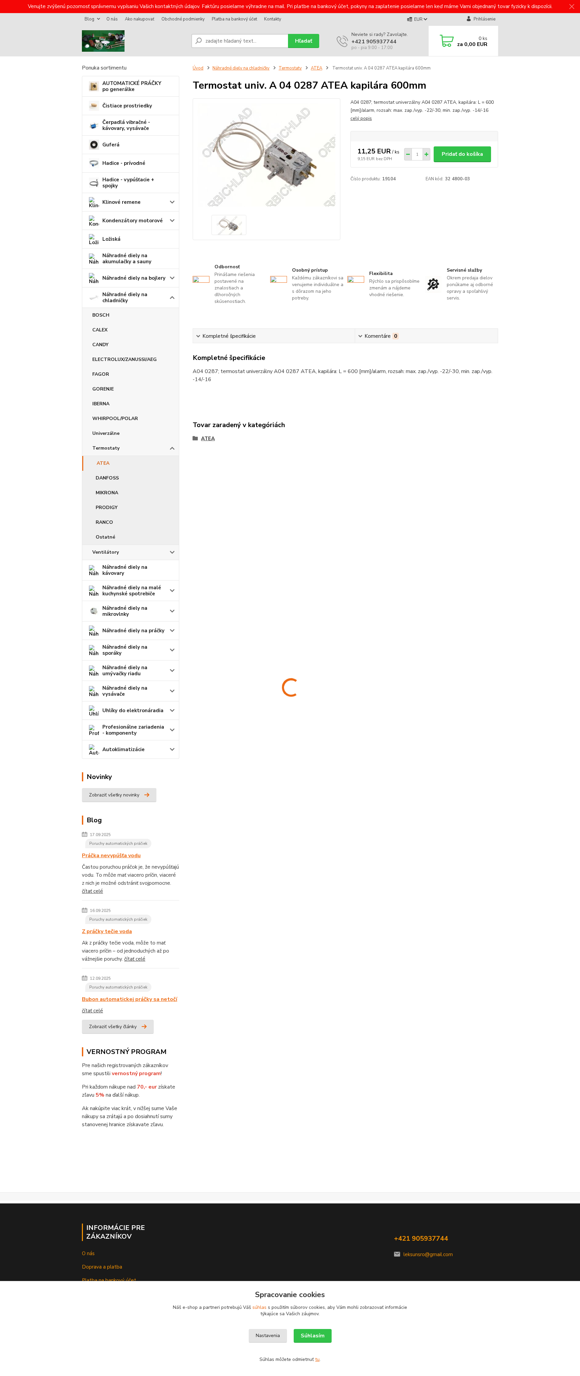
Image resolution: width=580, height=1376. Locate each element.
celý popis (361, 118)
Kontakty (272, 19)
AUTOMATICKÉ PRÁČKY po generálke (131, 86)
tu (317, 1359)
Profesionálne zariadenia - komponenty (133, 730)
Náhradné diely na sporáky (124, 650)
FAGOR (100, 374)
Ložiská (111, 239)
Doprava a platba (102, 1267)
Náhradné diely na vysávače (124, 691)
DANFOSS (107, 478)
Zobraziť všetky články (113, 1026)
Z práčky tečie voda (107, 931)
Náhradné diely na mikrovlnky (124, 611)
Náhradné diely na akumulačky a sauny (126, 258)
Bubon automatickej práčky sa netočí (129, 999)
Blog (89, 19)
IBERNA (100, 404)
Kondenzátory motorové (132, 220)
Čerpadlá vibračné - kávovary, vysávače (126, 125)
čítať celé (92, 891)
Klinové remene (121, 202)
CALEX (99, 330)
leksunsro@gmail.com (428, 1254)
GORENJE (103, 389)
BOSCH (100, 315)
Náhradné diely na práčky (133, 630)
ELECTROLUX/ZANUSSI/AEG (124, 359)
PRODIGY (106, 507)
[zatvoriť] (571, 6)
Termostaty (105, 448)
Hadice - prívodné (123, 163)
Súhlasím (313, 1335)
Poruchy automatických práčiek (118, 843)
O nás (112, 19)
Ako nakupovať (139, 19)
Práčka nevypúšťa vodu (111, 855)
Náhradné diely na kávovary (124, 570)
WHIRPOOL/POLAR (115, 418)
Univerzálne (105, 433)
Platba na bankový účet (234, 19)
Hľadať (303, 41)
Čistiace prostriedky (127, 105)
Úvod (198, 68)
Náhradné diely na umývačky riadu (124, 670)
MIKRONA (107, 493)
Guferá (110, 144)
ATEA (103, 463)
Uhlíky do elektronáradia (132, 710)
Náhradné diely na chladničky (124, 297)
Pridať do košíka (462, 154)
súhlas (259, 1307)
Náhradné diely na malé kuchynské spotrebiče (131, 590)
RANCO (104, 522)
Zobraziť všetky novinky (114, 795)
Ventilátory (105, 552)
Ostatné (105, 537)
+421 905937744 (373, 41)
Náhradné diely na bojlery (133, 278)
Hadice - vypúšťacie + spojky (128, 182)
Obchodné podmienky (183, 19)
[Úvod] (134, 41)
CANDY (100, 344)
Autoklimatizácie (123, 749)
